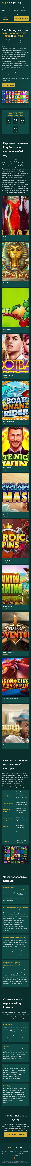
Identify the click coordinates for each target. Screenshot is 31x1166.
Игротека (16, 10)
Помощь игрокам (22, 7)
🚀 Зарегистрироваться (15, 1135)
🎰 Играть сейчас (8, 85)
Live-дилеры (15, 14)
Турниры (4, 10)
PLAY (12, 3)
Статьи (10, 10)
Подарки (6, 7)
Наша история (25, 10)
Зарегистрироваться (21, 18)
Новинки (13, 7)
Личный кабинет (5, 18)
